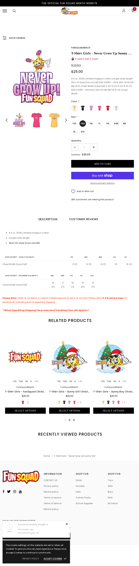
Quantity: (76, 140)
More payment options (103, 183)
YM (91, 123)
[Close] (66, 524)
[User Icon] (123, 10)
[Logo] (69, 11)
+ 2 (79, 402)
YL (99, 123)
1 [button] (65, 420)
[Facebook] (3, 491)
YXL (108, 123)
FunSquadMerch (80, 47)
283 (73, 199)
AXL (83, 131)
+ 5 (36, 381)
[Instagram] (14, 491)
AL (74, 131)
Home (47, 455)
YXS (74, 123)
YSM (83, 123)
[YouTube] (20, 491)
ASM (116, 123)
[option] (36, 77)
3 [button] (74, 420)
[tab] (69, 320)
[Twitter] (9, 491)
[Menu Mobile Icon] (5, 10)
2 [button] (69, 420)
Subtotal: (76, 154)
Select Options (25, 410)
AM (124, 123)
